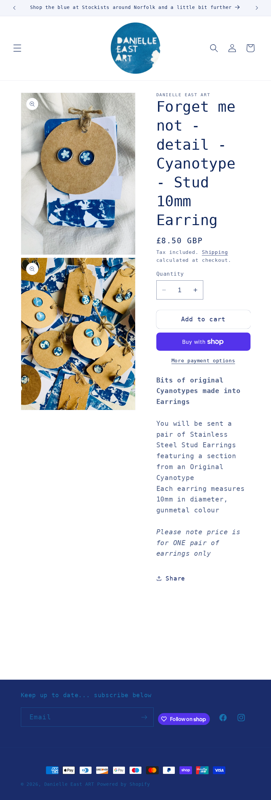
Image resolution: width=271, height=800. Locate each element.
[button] (17, 48)
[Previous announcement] (14, 8)
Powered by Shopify (123, 784)
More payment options (203, 361)
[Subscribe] (144, 717)
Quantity (170, 274)
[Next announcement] (257, 8)
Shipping (215, 252)
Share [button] (175, 578)
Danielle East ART (69, 784)
